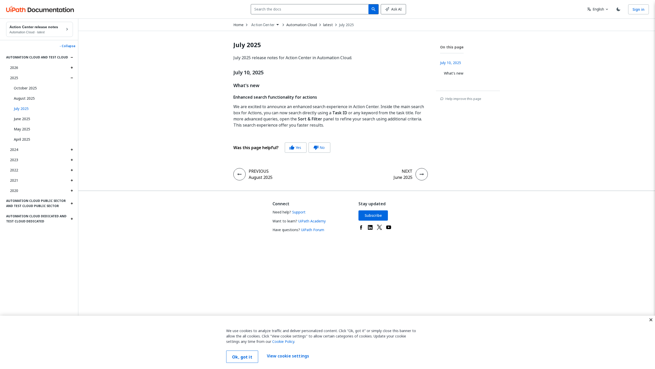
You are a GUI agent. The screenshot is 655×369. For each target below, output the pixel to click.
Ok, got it (242, 357)
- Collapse (67, 46)
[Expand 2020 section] (71, 190)
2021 (14, 180)
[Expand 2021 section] (71, 180)
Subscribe (373, 215)
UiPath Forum (312, 229)
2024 (14, 149)
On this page (452, 47)
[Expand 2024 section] (71, 149)
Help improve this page (463, 98)
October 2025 (25, 88)
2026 (14, 67)
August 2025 (24, 98)
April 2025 (22, 139)
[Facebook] (361, 227)
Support (298, 212)
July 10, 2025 (248, 72)
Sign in (638, 9)
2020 (14, 190)
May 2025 (22, 129)
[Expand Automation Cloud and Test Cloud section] (71, 57)
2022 (14, 170)
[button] (41, 109)
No (319, 147)
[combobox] (310, 9)
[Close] (650, 319)
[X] (379, 227)
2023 (14, 159)
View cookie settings (288, 356)
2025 (14, 77)
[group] (281, 147)
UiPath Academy (312, 221)
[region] (327, 342)
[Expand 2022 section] (71, 170)
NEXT (407, 171)
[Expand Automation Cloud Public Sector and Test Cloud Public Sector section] (71, 203)
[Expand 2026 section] (71, 67)
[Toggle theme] (618, 9)
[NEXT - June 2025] (422, 174)
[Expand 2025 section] (71, 78)
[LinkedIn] (370, 227)
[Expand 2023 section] (71, 160)
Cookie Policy (283, 341)
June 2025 (22, 118)
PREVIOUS (259, 171)
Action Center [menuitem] (263, 25)
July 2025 (346, 25)
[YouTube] (388, 227)
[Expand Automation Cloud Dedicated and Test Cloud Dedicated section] (71, 219)
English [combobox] (595, 9)
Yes (295, 147)
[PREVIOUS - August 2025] (239, 174)
